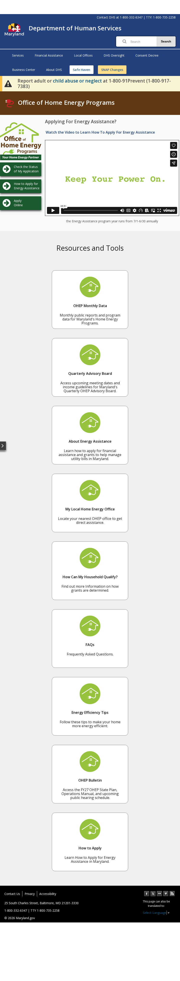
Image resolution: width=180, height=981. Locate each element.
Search (166, 41)
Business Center (23, 70)
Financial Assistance (49, 55)
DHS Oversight (114, 55)
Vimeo (165, 893)
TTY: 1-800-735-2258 (161, 17)
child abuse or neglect (77, 81)
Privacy (30, 894)
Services (18, 55)
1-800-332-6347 (131, 17)
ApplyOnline (18, 203)
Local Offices (83, 55)
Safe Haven (81, 70)
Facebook (146, 893)
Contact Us (12, 894)
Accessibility (47, 894)
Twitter (153, 893)
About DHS (54, 70)
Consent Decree (146, 55)
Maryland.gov (25, 918)
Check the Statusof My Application (26, 169)
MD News (172, 893)
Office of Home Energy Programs (66, 102)
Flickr (159, 893)
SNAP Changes (112, 70)
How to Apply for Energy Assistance (27, 186)
